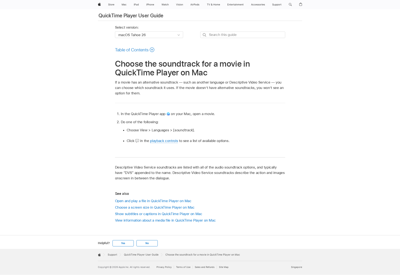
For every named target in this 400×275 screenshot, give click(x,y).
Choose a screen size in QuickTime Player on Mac (155, 207)
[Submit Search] (204, 35)
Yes (123, 243)
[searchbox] (242, 35)
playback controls (164, 141)
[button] (290, 4)
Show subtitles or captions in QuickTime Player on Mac (158, 214)
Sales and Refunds (205, 267)
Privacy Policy (164, 267)
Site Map (224, 267)
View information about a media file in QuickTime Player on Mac (165, 220)
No (147, 243)
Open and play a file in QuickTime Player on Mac (153, 201)
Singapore (296, 267)
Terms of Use (183, 267)
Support (112, 254)
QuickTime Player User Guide (131, 16)
